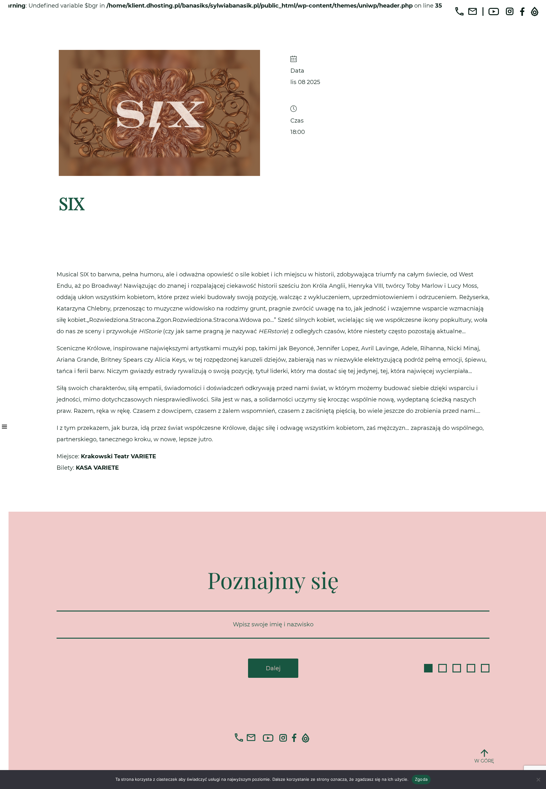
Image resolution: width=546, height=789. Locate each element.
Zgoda (421, 779)
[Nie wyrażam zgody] (538, 779)
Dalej (273, 668)
